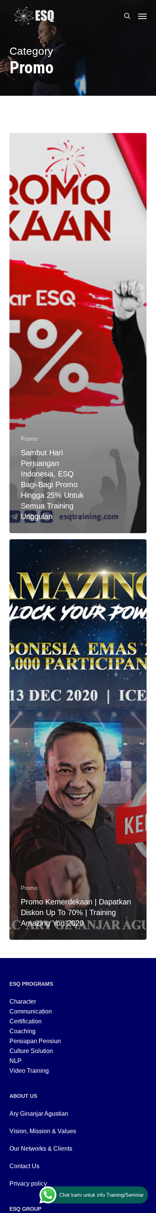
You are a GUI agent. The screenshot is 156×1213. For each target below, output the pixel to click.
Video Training (29, 1070)
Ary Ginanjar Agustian (38, 1113)
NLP (15, 1061)
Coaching (22, 1031)
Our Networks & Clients (40, 1148)
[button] (142, 16)
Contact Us (24, 1166)
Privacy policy (28, 1183)
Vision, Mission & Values (42, 1131)
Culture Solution (31, 1051)
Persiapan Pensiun (35, 1041)
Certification (25, 1021)
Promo (29, 438)
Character (22, 1001)
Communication (30, 1011)
